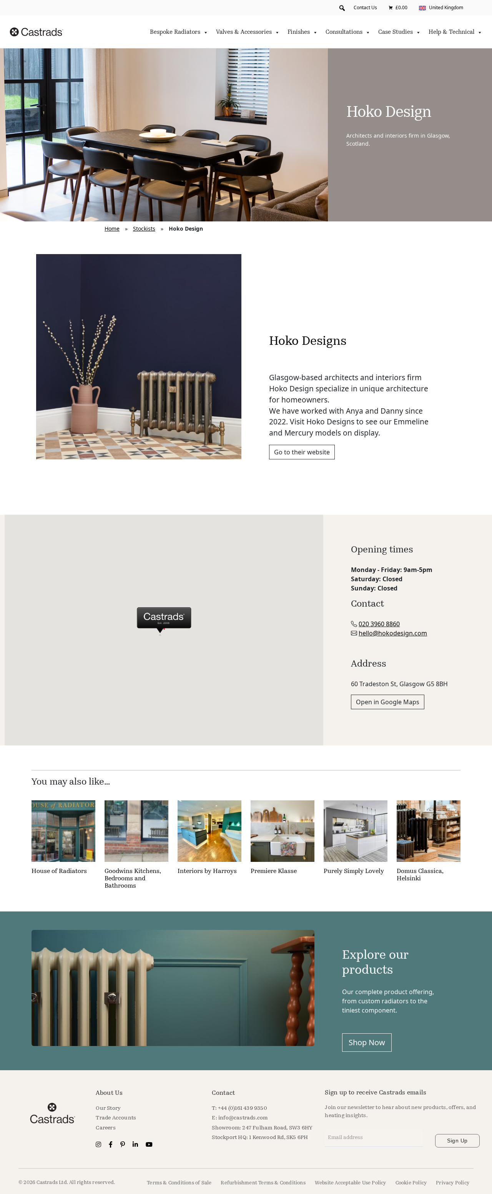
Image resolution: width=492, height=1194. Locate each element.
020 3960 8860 (379, 624)
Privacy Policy (452, 1183)
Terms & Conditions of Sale (179, 1183)
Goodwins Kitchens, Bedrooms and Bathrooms (133, 878)
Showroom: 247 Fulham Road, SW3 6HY (262, 1128)
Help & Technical (451, 32)
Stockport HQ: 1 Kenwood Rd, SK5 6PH (260, 1138)
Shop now (367, 1042)
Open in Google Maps (387, 702)
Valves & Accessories (244, 32)
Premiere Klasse (274, 871)
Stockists (144, 228)
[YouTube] (149, 1145)
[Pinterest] (123, 1145)
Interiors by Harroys (207, 871)
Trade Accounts (116, 1118)
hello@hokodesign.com (393, 633)
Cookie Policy (411, 1183)
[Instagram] (99, 1145)
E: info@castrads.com (240, 1118)
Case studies (395, 32)
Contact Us (365, 7)
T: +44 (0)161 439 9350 (239, 1108)
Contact (223, 1093)
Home (112, 228)
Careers (105, 1128)
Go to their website (302, 452)
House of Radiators (59, 871)
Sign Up (457, 1140)
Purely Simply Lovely (354, 871)
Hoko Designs (307, 342)
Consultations (344, 32)
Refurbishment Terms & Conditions (263, 1183)
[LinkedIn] (136, 1145)
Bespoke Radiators (175, 32)
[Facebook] (111, 1145)
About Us (109, 1093)
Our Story (108, 1108)
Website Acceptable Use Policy (350, 1183)
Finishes (299, 32)
